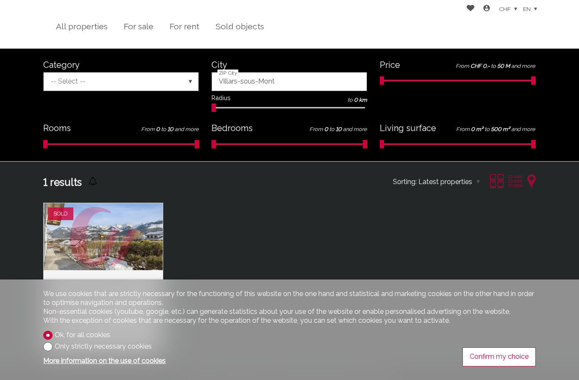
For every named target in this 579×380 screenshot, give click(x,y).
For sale (138, 26)
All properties (82, 26)
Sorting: (405, 182)
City (219, 65)
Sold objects (240, 26)
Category (61, 65)
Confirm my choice (499, 356)
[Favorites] (470, 9)
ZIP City (228, 73)
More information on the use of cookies (104, 361)
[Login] (486, 9)
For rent (184, 26)
